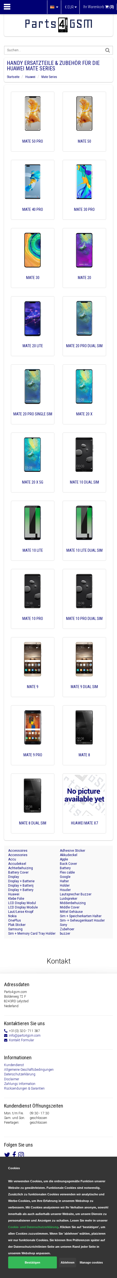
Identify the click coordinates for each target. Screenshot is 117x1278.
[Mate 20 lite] (32, 353)
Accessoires (17, 851)
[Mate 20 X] (84, 421)
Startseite (13, 77)
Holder (65, 885)
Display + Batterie (21, 881)
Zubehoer (67, 929)
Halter (64, 881)
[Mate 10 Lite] (32, 558)
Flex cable (67, 872)
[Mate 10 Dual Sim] (84, 490)
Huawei (30, 77)
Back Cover (68, 864)
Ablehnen (68, 1262)
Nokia (12, 916)
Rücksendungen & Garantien (24, 1088)
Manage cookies (91, 1262)
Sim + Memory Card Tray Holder (32, 933)
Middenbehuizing (73, 903)
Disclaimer (11, 1079)
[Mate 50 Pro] (32, 149)
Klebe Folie (16, 899)
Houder (65, 890)
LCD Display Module (23, 907)
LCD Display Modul (22, 903)
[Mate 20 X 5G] (32, 490)
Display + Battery (20, 890)
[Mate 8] (84, 762)
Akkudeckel (68, 855)
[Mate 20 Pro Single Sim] (32, 421)
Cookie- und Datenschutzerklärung (33, 1227)
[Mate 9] (32, 694)
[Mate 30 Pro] (84, 217)
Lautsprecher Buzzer (75, 894)
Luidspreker (68, 899)
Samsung (15, 929)
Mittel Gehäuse (71, 912)
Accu (12, 859)
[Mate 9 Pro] (32, 762)
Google (65, 877)
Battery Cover (18, 872)
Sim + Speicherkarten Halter (80, 916)
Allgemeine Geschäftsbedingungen (29, 1070)
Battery (65, 868)
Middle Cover (69, 907)
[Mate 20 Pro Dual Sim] (84, 353)
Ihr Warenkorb (98, 7)
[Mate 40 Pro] (32, 217)
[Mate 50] (84, 149)
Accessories (17, 855)
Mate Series (49, 77)
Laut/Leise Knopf (20, 912)
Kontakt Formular (21, 1040)
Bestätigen (32, 1262)
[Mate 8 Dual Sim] (32, 831)
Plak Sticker (17, 925)
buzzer (65, 933)
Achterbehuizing (20, 868)
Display (13, 877)
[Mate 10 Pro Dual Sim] (84, 626)
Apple (64, 859)
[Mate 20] (84, 285)
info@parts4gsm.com (25, 1035)
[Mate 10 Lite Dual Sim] (84, 558)
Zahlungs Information (19, 1084)
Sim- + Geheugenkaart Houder (82, 920)
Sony (63, 925)
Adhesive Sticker (72, 851)
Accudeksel (17, 864)
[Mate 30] (32, 285)
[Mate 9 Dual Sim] (84, 694)
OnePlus (14, 920)
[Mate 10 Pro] (32, 626)
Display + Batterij (20, 885)
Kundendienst (14, 1065)
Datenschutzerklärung (19, 1074)
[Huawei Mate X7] (84, 831)
